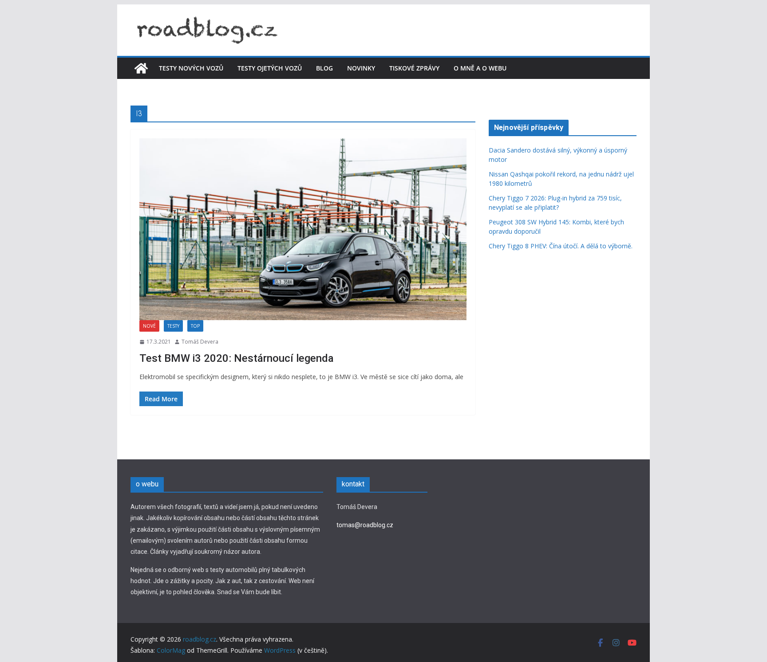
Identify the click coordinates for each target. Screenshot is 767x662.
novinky (361, 68)
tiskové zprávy (414, 68)
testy (173, 326)
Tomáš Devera (200, 341)
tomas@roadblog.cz (364, 525)
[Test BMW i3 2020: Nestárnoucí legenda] (303, 229)
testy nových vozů (191, 68)
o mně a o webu (480, 68)
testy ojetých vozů (269, 68)
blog (324, 68)
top (195, 326)
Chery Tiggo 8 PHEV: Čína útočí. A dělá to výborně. (561, 246)
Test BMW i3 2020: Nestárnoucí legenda (236, 358)
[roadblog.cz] (141, 68)
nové (149, 326)
